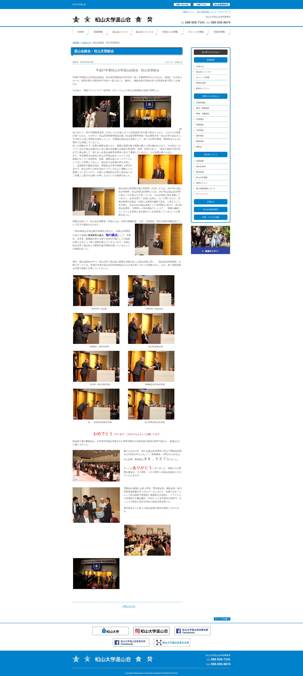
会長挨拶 (200, 161)
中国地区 (200, 119)
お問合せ (210, 202)
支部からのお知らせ (210, 96)
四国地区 (200, 125)
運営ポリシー (202, 183)
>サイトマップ (224, 12)
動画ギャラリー (202, 88)
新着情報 (98, 32)
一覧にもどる (128, 606)
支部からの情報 (170, 32)
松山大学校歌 (202, 177)
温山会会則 (201, 166)
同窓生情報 (219, 32)
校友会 (199, 147)
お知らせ (86, 42)
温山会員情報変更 (210, 209)
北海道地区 (201, 103)
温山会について (120, 32)
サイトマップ (202, 194)
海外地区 (200, 136)
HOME (80, 32)
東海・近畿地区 (202, 114)
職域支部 (200, 141)
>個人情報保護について (206, 12)
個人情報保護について (205, 188)
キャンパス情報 (196, 32)
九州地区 (200, 130)
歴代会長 (200, 172)
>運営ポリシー (188, 12)
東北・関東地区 (202, 108)
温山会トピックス (144, 32)
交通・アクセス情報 (210, 217)
